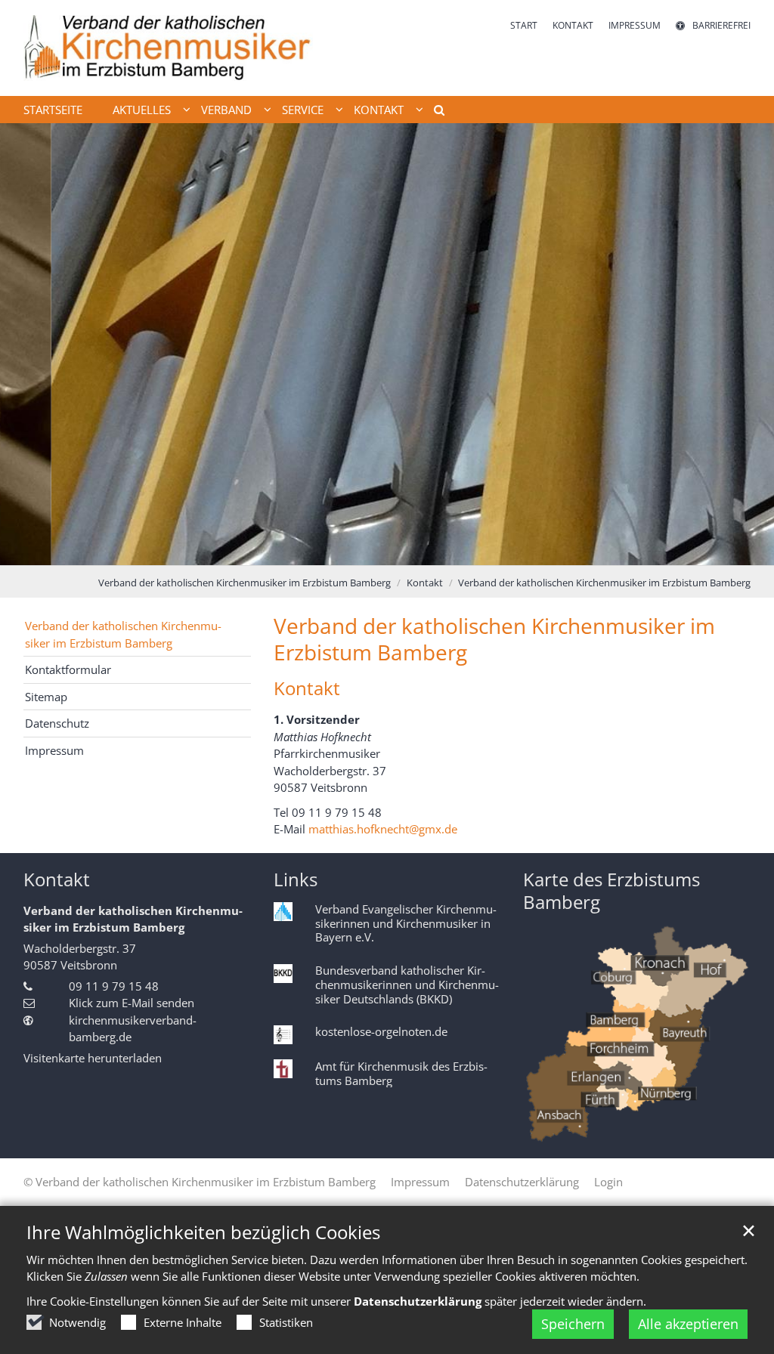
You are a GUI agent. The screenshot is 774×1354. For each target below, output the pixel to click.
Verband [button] (226, 109)
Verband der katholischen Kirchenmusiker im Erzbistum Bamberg (244, 582)
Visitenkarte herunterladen (92, 1057)
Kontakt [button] (379, 109)
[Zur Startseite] (168, 48)
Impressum (54, 750)
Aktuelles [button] (142, 109)
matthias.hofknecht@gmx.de (382, 828)
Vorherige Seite (30, 344)
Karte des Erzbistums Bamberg (611, 890)
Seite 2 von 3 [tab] (387, 550)
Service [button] (303, 109)
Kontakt (425, 582)
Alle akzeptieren (688, 1324)
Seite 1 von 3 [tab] (360, 550)
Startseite (52, 109)
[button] (433, 112)
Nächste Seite (744, 344)
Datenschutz (57, 723)
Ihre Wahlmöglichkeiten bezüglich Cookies (203, 1232)
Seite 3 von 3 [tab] (413, 550)
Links (295, 879)
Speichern (573, 1324)
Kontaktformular (68, 669)
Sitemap (46, 696)
